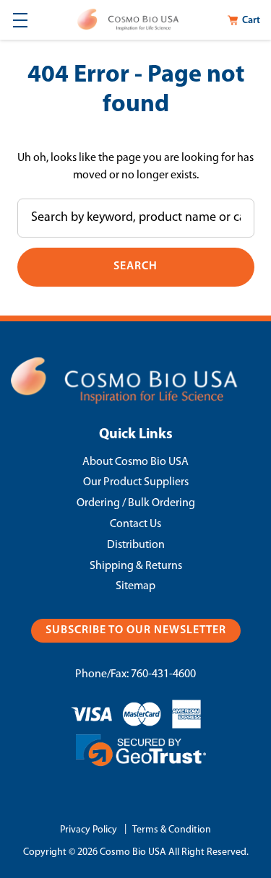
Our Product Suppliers (136, 482)
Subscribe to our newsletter (136, 630)
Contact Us (135, 524)
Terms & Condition (171, 830)
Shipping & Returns (136, 566)
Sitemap (135, 586)
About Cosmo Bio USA (135, 462)
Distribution (136, 545)
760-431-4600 (163, 674)
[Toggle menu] (20, 20)
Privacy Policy (88, 830)
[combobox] (135, 218)
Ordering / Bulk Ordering (136, 503)
